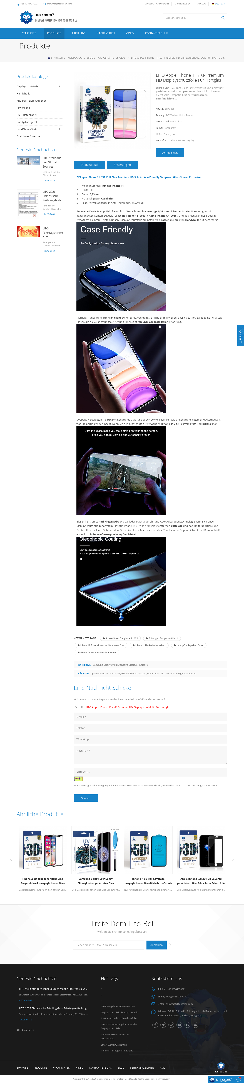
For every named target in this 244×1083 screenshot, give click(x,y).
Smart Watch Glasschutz (114, 1044)
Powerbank (23, 107)
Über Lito (78, 33)
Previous (10, 858)
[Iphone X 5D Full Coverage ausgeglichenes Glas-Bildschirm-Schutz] (148, 850)
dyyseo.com (164, 1078)
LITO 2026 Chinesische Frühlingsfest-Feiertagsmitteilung (53, 1008)
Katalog (201, 3)
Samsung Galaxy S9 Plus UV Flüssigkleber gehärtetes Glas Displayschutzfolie (96, 881)
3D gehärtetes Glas (112, 57)
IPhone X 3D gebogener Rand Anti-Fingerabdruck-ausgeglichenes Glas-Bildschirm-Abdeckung (43, 881)
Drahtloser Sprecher (29, 136)
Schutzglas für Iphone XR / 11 (163, 638)
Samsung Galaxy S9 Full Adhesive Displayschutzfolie (120, 664)
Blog (121, 1067)
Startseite (29, 33)
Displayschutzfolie (82, 57)
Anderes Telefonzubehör (31, 100)
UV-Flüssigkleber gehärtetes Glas (118, 1006)
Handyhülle (23, 93)
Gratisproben (182, 3)
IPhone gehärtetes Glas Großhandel (98, 652)
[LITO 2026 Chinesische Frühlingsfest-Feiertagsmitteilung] (28, 204)
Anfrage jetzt (170, 152)
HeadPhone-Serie (27, 129)
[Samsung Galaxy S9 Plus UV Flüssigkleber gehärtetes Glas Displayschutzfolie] (95, 850)
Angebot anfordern (157, 3)
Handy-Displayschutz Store (190, 645)
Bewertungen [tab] (122, 165)
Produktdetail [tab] (89, 165)
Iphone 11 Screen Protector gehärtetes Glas (102, 645)
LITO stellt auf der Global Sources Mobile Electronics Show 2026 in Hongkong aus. (53, 988)
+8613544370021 (182, 996)
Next (233, 858)
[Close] (240, 348)
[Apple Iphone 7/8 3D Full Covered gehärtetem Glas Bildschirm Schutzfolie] (201, 850)
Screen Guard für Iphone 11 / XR (122, 638)
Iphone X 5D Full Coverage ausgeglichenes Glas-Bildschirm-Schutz (148, 881)
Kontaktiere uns (156, 33)
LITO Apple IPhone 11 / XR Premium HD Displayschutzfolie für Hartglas (128, 707)
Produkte (54, 33)
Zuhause (22, 1067)
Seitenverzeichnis (142, 1067)
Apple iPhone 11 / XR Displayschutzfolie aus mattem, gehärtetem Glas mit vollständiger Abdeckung (143, 673)
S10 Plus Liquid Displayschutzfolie (118, 1018)
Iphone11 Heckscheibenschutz (150, 645)
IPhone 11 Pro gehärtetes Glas (117, 1050)
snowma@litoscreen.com (59, 3)
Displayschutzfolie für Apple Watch (119, 1012)
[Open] (240, 335)
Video (130, 33)
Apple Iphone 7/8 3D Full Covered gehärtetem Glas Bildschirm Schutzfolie (201, 881)
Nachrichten (106, 33)
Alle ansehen (24, 1030)
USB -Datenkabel (27, 115)
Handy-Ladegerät (27, 122)
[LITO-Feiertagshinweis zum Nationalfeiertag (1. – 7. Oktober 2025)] (28, 231)
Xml (162, 1067)
